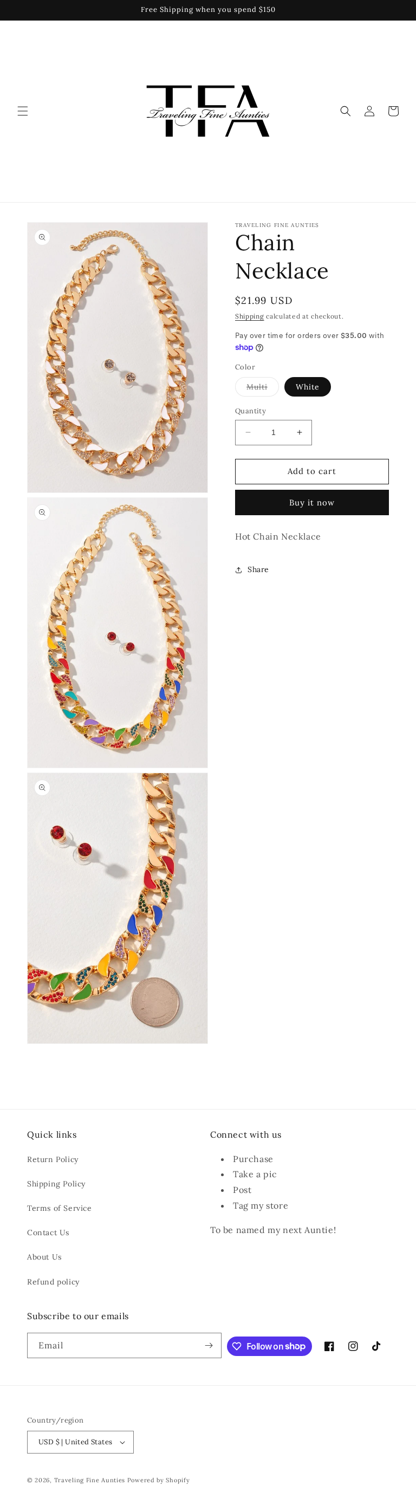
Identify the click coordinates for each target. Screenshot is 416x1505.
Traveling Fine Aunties (89, 1480)
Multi (262, 389)
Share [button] (258, 569)
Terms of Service (59, 1208)
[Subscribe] (209, 1345)
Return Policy (53, 1159)
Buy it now (312, 502)
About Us (44, 1257)
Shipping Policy (56, 1184)
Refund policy (53, 1282)
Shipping (249, 316)
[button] (23, 111)
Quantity (250, 411)
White (308, 387)
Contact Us (48, 1232)
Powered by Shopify (158, 1480)
